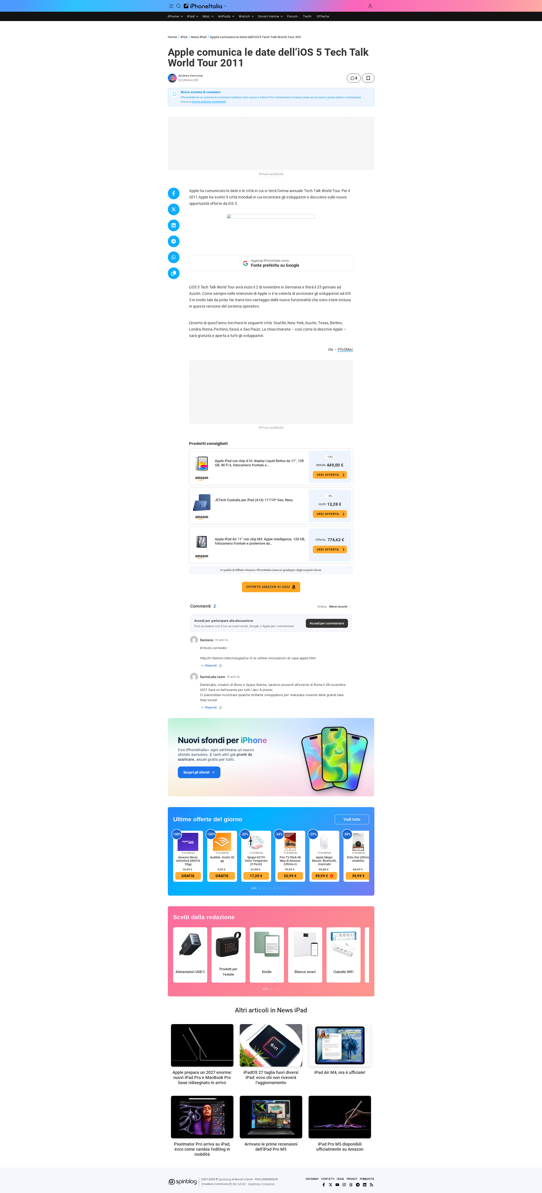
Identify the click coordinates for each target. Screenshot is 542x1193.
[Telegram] (358, 1185)
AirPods (224, 16)
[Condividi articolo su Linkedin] (174, 225)
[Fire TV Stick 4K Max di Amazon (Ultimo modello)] (290, 841)
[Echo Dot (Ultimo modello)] (358, 841)
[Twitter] (330, 1185)
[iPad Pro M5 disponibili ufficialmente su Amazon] (340, 1117)
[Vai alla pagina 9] (286, 888)
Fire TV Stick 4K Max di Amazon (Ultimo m (290, 861)
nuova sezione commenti (209, 101)
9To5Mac (345, 349)
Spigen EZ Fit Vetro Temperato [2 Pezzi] (256, 861)
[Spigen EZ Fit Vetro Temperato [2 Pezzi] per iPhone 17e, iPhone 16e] (256, 841)
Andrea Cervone (190, 76)
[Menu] (171, 6)
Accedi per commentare (327, 623)
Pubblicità (367, 1179)
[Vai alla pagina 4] (267, 888)
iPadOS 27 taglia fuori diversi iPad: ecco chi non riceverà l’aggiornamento (270, 1077)
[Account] (370, 6)
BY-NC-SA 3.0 (237, 1184)
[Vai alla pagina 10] (290, 888)
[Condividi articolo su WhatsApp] (174, 257)
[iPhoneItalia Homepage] (203, 6)
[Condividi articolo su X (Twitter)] (174, 209)
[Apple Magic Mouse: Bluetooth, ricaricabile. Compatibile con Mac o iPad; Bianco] (324, 841)
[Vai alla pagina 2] (259, 888)
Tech (307, 16)
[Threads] (351, 1185)
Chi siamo (312, 1179)
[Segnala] (220, 665)
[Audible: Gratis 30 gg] (222, 841)
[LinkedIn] (364, 1185)
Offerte (323, 16)
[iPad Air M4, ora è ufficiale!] (340, 1045)
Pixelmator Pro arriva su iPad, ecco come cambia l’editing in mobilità (202, 1149)
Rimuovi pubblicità (271, 174)
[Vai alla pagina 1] (254, 888)
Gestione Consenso (261, 1184)
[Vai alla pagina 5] (271, 888)
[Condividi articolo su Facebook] (174, 193)
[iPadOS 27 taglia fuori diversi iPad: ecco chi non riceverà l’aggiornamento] (271, 1045)
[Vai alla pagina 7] (279, 888)
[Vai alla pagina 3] (263, 888)
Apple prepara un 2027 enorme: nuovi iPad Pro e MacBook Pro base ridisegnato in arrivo (202, 1077)
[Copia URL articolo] (174, 273)
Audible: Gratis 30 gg (222, 859)
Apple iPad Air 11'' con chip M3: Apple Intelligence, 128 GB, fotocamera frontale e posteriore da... (260, 541)
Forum (292, 16)
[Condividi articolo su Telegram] (174, 241)
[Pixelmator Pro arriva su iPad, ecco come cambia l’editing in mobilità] (202, 1117)
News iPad (198, 37)
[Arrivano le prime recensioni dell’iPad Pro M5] (271, 1117)
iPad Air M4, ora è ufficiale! (339, 1072)
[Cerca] (178, 6)
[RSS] (371, 1185)
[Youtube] (337, 1185)
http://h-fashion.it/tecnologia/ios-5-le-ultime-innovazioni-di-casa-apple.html (258, 658)
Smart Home (268, 16)
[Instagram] (344, 1185)
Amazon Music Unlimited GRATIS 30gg (188, 861)
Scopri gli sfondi (196, 772)
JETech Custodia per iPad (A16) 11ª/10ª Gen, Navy (254, 500)
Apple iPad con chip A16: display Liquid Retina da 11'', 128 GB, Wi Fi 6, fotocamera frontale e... (259, 463)
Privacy (352, 1179)
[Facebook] (323, 1185)
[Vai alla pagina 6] (275, 888)
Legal (340, 1179)
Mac (206, 16)
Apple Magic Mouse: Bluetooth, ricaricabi (324, 861)
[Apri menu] (225, 6)
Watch (244, 16)
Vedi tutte (352, 819)
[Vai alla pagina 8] (282, 888)
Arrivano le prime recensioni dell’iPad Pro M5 (271, 1147)
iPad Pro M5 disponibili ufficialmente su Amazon (339, 1147)
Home (172, 37)
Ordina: (322, 606)
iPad (191, 16)
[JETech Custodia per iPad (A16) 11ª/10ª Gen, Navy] (202, 502)
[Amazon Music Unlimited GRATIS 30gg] (188, 841)
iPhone (173, 16)
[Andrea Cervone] (172, 78)
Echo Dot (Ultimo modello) (358, 859)
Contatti (327, 1179)
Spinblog (225, 1179)
